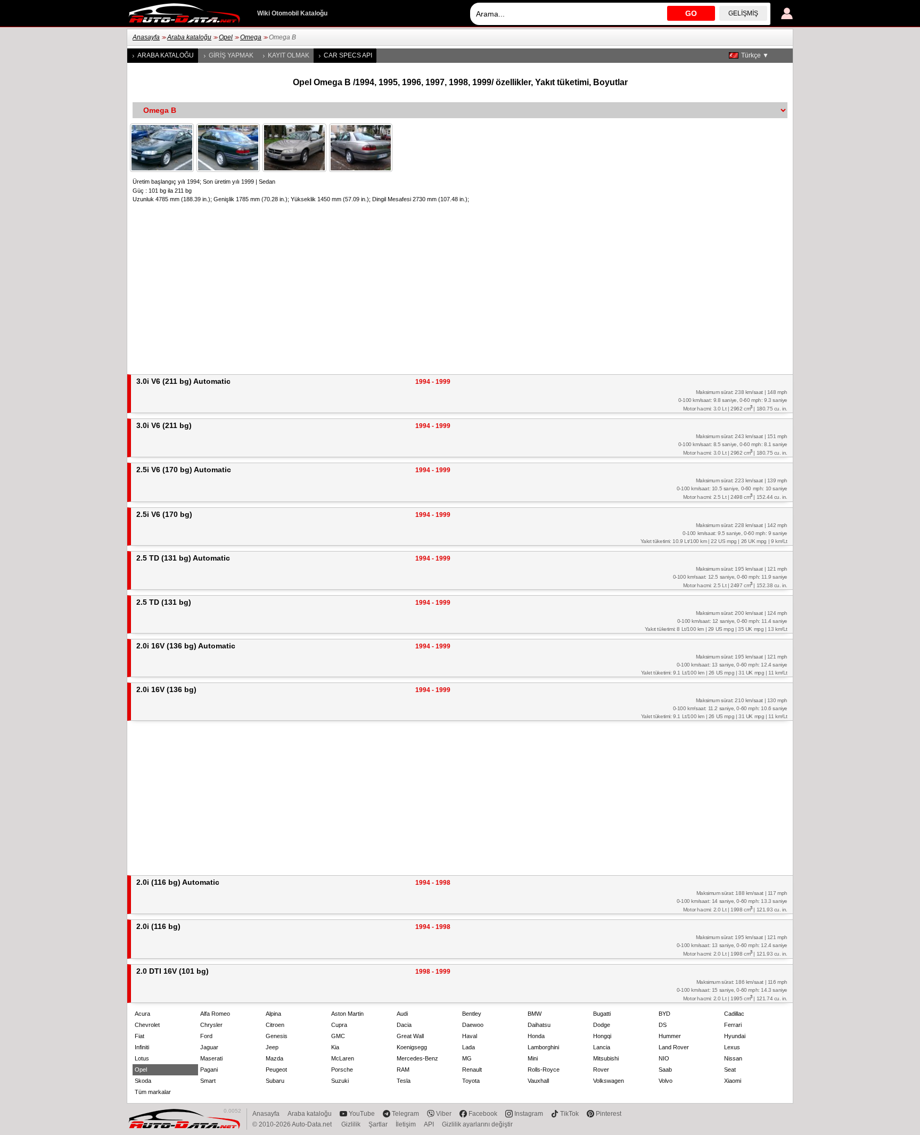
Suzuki (340, 1081)
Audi (402, 1013)
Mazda (274, 1058)
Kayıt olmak (288, 55)
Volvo (665, 1081)
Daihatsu (539, 1025)
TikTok (569, 1113)
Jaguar (209, 1047)
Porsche (342, 1069)
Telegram (405, 1113)
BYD (664, 1013)
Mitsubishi (606, 1058)
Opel (226, 37)
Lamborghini (543, 1047)
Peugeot (276, 1069)
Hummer (670, 1036)
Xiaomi (732, 1081)
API (429, 1124)
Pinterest (608, 1113)
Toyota (471, 1081)
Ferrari (733, 1025)
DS (663, 1025)
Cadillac (734, 1013)
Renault (472, 1069)
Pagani (209, 1069)
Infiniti (142, 1047)
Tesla (403, 1081)
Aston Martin (347, 1013)
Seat (730, 1069)
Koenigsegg (412, 1047)
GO (691, 13)
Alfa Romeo (215, 1013)
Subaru (275, 1081)
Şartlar (378, 1124)
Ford (206, 1036)
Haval (469, 1036)
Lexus (732, 1047)
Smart (208, 1081)
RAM (403, 1069)
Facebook (483, 1113)
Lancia (601, 1047)
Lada (468, 1047)
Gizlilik (350, 1124)
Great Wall (410, 1036)
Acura (142, 1013)
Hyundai (734, 1036)
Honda (536, 1036)
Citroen (275, 1025)
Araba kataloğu (189, 37)
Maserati (211, 1058)
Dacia (404, 1025)
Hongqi (602, 1036)
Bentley (471, 1013)
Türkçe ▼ (755, 55)
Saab (665, 1069)
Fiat (139, 1036)
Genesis (277, 1036)
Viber (443, 1113)
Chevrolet (147, 1025)
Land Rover (674, 1047)
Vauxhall (538, 1081)
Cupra (339, 1025)
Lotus (142, 1058)
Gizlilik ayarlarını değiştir (477, 1124)
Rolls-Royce (544, 1069)
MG (467, 1058)
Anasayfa (146, 37)
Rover (601, 1069)
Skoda (143, 1081)
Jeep (272, 1047)
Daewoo (472, 1025)
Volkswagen (608, 1081)
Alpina (273, 1013)
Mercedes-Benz (417, 1058)
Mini (533, 1058)
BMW (534, 1013)
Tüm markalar (153, 1092)
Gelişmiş (743, 13)
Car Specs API (348, 55)
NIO (664, 1058)
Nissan (733, 1058)
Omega (250, 37)
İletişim (406, 1124)
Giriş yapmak (231, 55)
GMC (338, 1036)
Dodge (601, 1025)
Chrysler (211, 1025)
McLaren (342, 1058)
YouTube (362, 1113)
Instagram (528, 1113)
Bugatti (602, 1013)
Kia (335, 1047)
